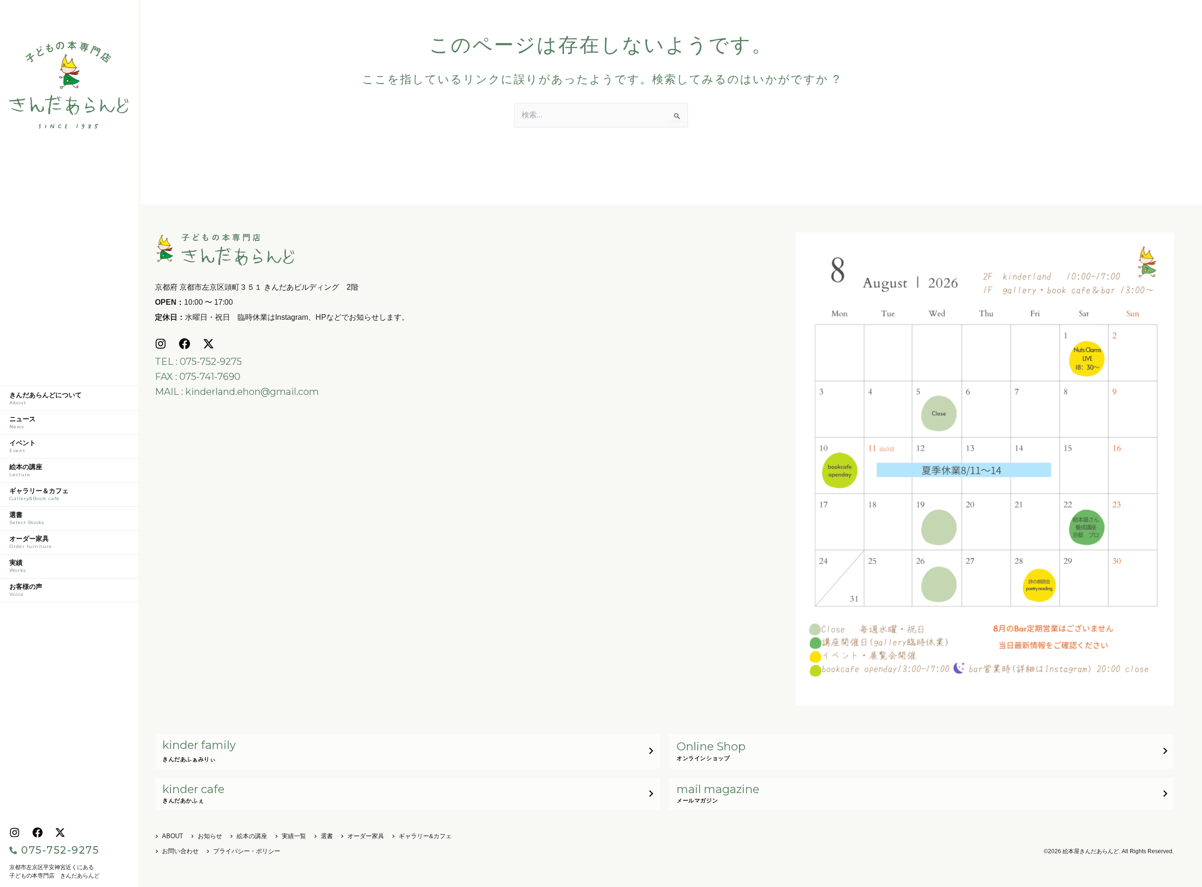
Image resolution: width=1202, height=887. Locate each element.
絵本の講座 (25, 470)
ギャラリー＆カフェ (39, 494)
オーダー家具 (30, 542)
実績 (17, 566)
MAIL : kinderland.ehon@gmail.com (237, 391)
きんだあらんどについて (45, 399)
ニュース (22, 423)
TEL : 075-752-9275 (198, 361)
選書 (26, 518)
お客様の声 (25, 590)
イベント (22, 447)
